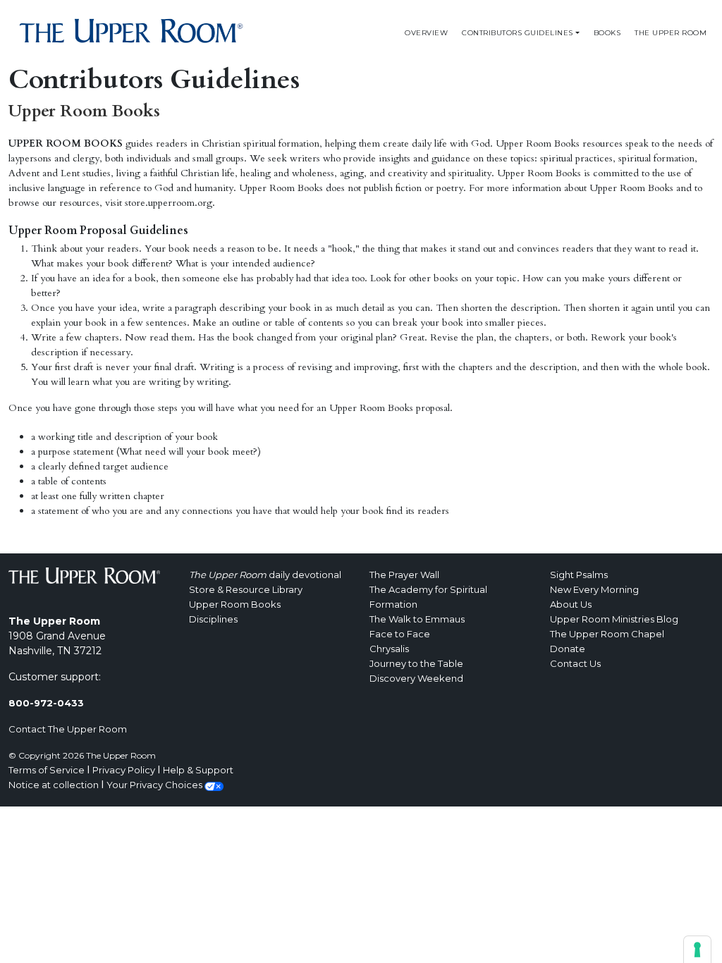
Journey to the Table (416, 663)
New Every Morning (594, 589)
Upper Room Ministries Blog (614, 619)
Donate (567, 648)
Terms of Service (46, 769)
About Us (571, 604)
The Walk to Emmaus (417, 619)
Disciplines (213, 619)
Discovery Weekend (416, 678)
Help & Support (198, 769)
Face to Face (399, 633)
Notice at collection (53, 784)
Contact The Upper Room (67, 729)
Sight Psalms (579, 574)
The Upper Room (670, 32)
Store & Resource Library (245, 589)
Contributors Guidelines (517, 32)
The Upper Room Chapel (607, 633)
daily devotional (265, 574)
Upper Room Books (235, 604)
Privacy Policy (123, 769)
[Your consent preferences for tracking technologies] (697, 949)
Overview (426, 32)
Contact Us (575, 663)
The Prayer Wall (404, 574)
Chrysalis (389, 648)
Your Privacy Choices (155, 784)
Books (607, 32)
